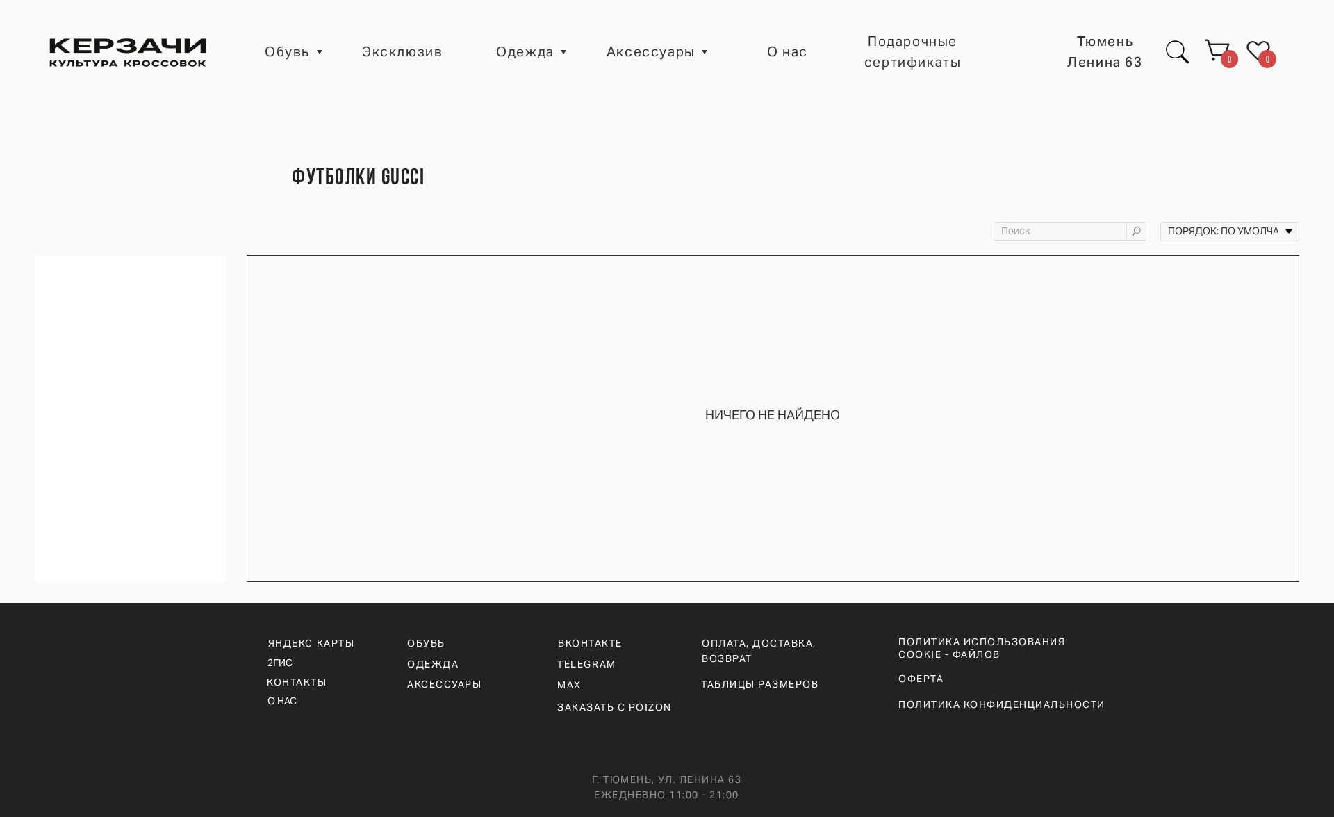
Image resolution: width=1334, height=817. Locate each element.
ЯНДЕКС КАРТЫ (311, 643)
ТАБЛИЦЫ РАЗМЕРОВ (759, 684)
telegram (586, 664)
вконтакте (590, 643)
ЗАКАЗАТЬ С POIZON (614, 707)
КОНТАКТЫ (297, 682)
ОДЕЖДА (433, 664)
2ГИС (280, 662)
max (569, 685)
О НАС (282, 701)
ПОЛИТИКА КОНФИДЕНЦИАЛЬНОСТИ (1001, 704)
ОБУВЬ (426, 643)
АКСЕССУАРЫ (444, 684)
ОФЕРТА (921, 678)
